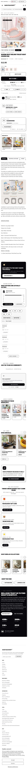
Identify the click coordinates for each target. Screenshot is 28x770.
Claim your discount (13, 395)
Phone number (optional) (8, 377)
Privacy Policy (5, 756)
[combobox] (6, 381)
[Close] (24, 363)
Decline (13, 763)
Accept (13, 760)
